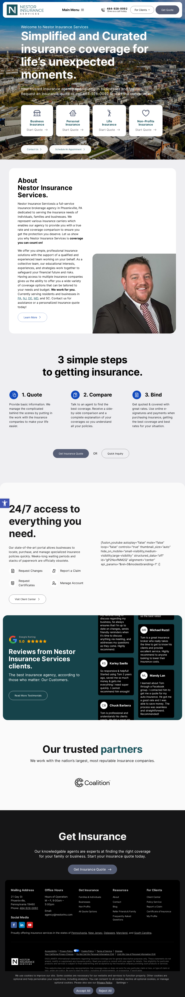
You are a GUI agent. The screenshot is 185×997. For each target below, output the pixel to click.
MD (36, 298)
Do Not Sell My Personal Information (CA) (95, 954)
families (135, 89)
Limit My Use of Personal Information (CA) (136, 954)
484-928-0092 (96, 94)
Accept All (83, 990)
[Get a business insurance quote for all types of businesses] (37, 120)
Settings (121, 982)
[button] (4, 503)
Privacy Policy (66, 951)
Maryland (122, 932)
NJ (25, 298)
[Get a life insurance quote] (109, 120)
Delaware (109, 932)
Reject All (105, 990)
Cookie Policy (87, 951)
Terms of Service (104, 951)
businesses (110, 89)
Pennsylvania (79, 932)
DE (30, 298)
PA (19, 298)
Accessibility (51, 951)
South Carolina (142, 932)
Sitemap (118, 951)
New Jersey (95, 932)
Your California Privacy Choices (59, 954)
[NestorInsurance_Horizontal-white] (23, 959)
